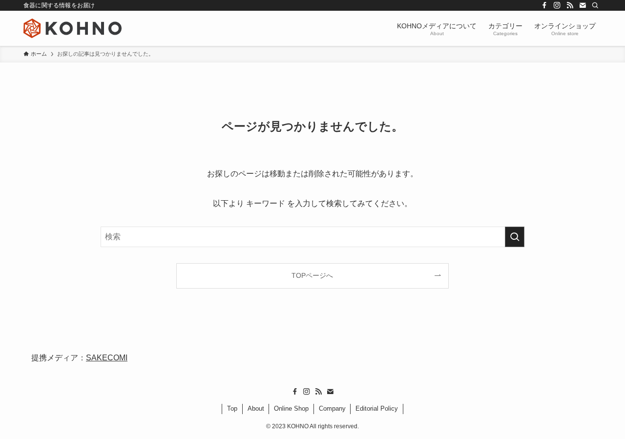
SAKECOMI (106, 358)
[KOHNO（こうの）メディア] (72, 28)
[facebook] (544, 5)
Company (332, 408)
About (256, 408)
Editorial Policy (376, 408)
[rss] (569, 5)
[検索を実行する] (514, 237)
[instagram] (557, 5)
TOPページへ (312, 275)
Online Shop (291, 408)
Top (232, 408)
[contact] (582, 5)
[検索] (595, 5)
